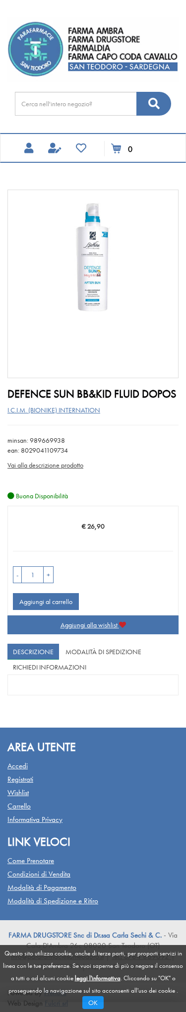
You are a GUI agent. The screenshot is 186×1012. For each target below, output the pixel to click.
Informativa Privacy (34, 819)
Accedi (17, 766)
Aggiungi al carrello (45, 601)
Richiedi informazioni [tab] (49, 667)
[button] (17, 574)
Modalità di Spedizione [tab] (103, 651)
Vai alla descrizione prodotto (45, 465)
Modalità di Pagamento (41, 887)
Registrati (20, 779)
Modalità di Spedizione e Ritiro (52, 901)
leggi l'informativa (98, 978)
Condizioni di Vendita (38, 874)
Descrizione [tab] (33, 651)
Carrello (19, 806)
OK (93, 1002)
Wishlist (18, 793)
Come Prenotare (30, 861)
